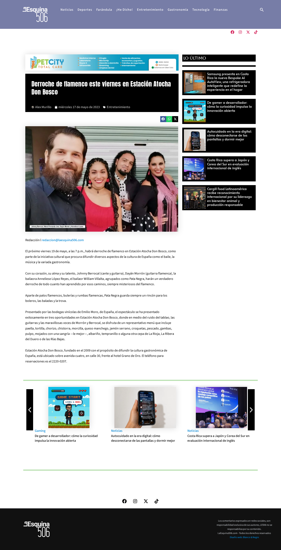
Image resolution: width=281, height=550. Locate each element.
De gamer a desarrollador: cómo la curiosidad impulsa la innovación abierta (229, 106)
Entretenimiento (150, 9)
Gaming (35, 431)
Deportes (85, 9)
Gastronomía (178, 9)
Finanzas (221, 9)
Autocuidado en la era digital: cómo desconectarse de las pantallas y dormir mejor (229, 135)
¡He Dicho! (124, 9)
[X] (248, 32)
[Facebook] (232, 32)
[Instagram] (240, 32)
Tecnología (201, 9)
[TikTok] (256, 32)
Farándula (104, 9)
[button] (262, 10)
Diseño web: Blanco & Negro (244, 537)
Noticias (66, 9)
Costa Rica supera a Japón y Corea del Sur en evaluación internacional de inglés (228, 164)
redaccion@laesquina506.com (63, 240)
